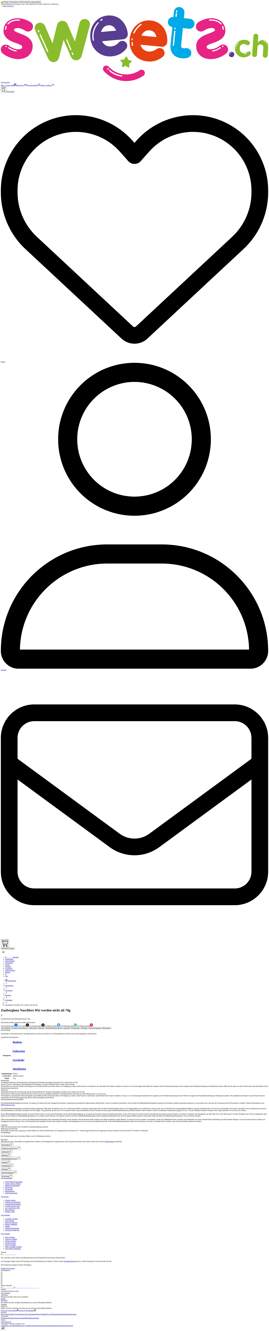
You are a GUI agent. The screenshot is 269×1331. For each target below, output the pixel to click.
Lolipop (73, 1314)
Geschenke (18, 1060)
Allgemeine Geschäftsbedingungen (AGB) (15, 1326)
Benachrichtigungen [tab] (95, 1028)
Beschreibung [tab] (6, 1028)
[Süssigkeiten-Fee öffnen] (3, 1328)
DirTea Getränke (10, 1241)
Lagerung (4, 1162)
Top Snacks (5, 1197)
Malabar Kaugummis (12, 1228)
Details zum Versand (8, 1268)
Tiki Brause (9, 1189)
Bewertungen (6, 1176)
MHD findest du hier (8, 1105)
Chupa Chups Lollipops (13, 1184)
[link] (21, 1005)
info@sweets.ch (8, 6)
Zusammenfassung (70, 1261)
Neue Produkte (42, 1314)
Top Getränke (5, 1234)
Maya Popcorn (10, 1210)
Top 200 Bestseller (53, 1314)
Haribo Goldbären (11, 1224)
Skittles (7, 1226)
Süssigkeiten (19, 1068)
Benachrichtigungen (8, 1172)
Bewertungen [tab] (106, 1028)
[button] (3, 952)
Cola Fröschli (9, 1221)
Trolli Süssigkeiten (11, 1193)
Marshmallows (10, 1191)
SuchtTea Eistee (10, 1243)
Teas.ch (8, 1322)
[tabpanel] (134, 1032)
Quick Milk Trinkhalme (13, 1249)
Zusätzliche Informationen (9, 1148)
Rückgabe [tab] (84, 1028)
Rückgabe (5, 1169)
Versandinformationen (51, 1326)
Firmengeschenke (7, 1318)
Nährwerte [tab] (41, 1028)
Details (3, 1299)
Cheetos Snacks (10, 1200)
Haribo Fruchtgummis (12, 1185)
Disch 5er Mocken (11, 1222)
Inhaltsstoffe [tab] (33, 1028)
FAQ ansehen (5, 1293)
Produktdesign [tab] (75, 1028)
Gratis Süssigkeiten (30, 1314)
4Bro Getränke (10, 1237)
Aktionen (21, 1314)
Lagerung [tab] (66, 1028)
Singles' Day (13, 1314)
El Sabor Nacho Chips (12, 1206)
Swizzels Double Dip (12, 1230)
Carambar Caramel (11, 1219)
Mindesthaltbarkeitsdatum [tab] (54, 1028)
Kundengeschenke (19, 1318)
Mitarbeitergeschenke (32, 1318)
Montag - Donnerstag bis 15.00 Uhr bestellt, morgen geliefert (22, 2)
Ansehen (4, 1304)
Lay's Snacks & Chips (12, 1208)
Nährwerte (5, 1155)
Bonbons (17, 1042)
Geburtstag (19, 1051)
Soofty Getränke (10, 1245)
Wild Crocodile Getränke (13, 1247)
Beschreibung (6, 1145)
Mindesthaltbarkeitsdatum (9, 1159)
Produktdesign (6, 1166)
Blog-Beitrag (110, 1141)
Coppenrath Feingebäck (13, 1204)
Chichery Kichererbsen (12, 1202)
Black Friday (5, 1314)
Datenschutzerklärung (36, 1326)
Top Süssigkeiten (6, 1178)
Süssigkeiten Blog (65, 1314)
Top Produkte (5, 1215)
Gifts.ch (3, 1322)
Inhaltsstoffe (5, 1152)
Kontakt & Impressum (65, 1326)
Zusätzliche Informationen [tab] (19, 1028)
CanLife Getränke (11, 1239)
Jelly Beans (9, 1187)
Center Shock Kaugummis (14, 1182)
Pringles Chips (10, 1212)
